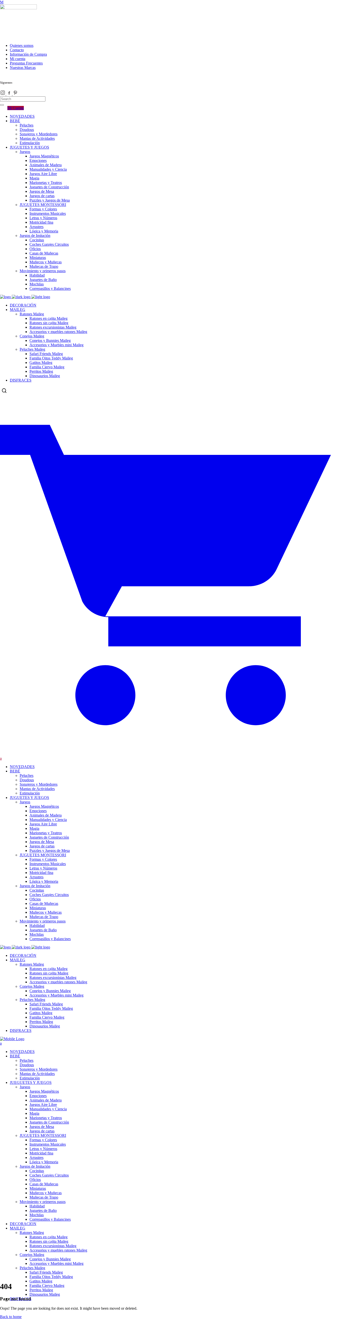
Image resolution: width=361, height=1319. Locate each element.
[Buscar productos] (4, 390)
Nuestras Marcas (23, 67)
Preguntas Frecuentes (26, 63)
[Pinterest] (15, 94)
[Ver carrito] (180, 754)
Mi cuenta (17, 59)
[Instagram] (3, 94)
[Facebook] (9, 94)
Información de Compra (28, 54)
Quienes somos (21, 45)
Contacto (17, 50)
